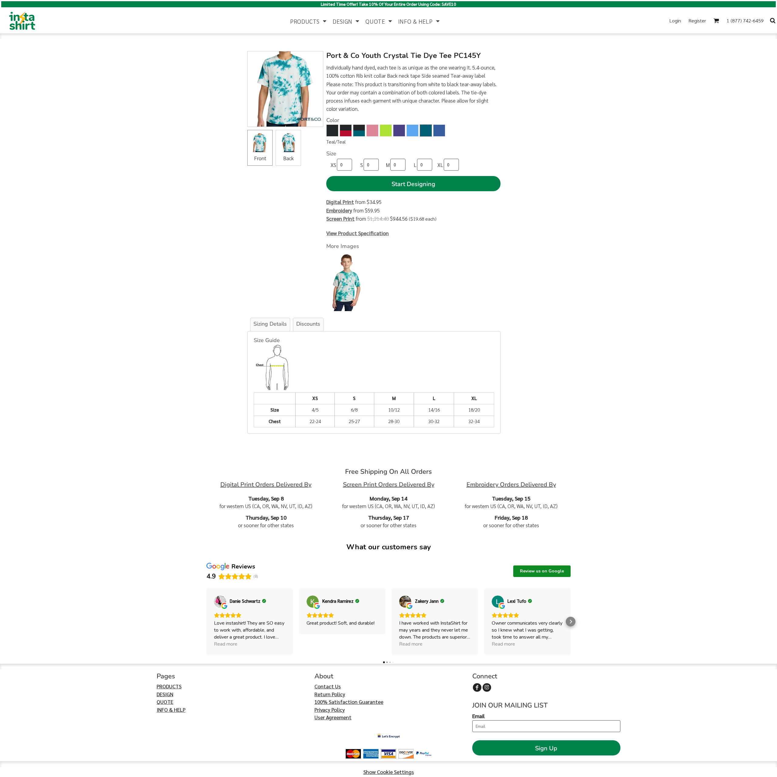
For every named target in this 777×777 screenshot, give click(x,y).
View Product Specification (357, 233)
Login (675, 20)
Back (288, 158)
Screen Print (340, 218)
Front (260, 158)
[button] (308, 20)
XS (333, 164)
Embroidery (339, 210)
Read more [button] (225, 644)
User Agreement (332, 717)
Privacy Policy (329, 709)
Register (697, 20)
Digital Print (340, 201)
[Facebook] (477, 687)
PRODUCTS (169, 686)
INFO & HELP (171, 709)
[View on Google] (220, 601)
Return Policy (329, 694)
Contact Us (327, 686)
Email (478, 716)
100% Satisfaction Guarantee (348, 701)
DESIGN (165, 694)
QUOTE (165, 701)
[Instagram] (487, 687)
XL (440, 164)
